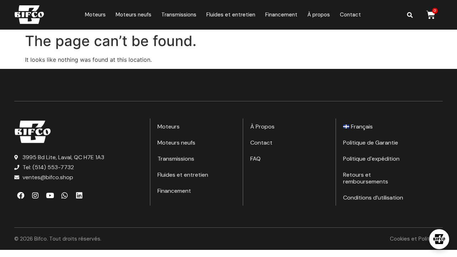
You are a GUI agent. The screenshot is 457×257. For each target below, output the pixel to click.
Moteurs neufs (133, 14)
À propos (318, 14)
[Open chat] (439, 239)
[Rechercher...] (409, 15)
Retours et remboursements (365, 178)
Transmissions (178, 14)
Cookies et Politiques (416, 238)
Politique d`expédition (371, 158)
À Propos (262, 126)
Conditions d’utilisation (373, 197)
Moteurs (95, 14)
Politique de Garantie (370, 142)
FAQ (255, 158)
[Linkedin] (79, 195)
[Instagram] (35, 195)
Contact (350, 14)
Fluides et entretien (230, 14)
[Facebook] (20, 195)
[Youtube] (50, 195)
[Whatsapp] (64, 195)
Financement (281, 14)
